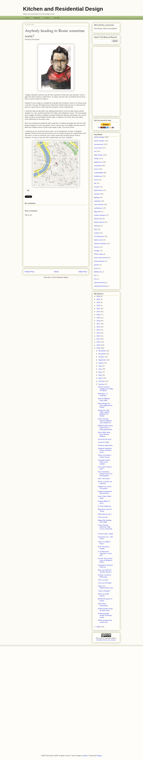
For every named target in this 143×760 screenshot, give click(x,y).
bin (95, 275)
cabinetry (97, 201)
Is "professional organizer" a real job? (104, 553)
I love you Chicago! (104, 583)
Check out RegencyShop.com (105, 587)
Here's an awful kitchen (103, 595)
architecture (98, 208)
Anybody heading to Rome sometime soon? (105, 450)
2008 (99, 627)
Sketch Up (97, 218)
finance (96, 247)
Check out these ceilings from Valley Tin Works (105, 389)
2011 (98, 342)
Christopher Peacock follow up (105, 566)
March (100, 378)
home (96, 268)
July (100, 366)
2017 (99, 324)
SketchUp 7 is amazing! (103, 394)
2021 (99, 311)
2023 (99, 305)
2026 (99, 296)
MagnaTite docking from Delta (104, 521)
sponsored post (99, 282)
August (101, 363)
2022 (99, 308)
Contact (46, 18)
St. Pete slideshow (104, 506)
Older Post (83, 272)
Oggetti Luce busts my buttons (104, 487)
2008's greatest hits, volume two (105, 621)
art (95, 151)
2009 (99, 348)
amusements (98, 144)
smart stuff (98, 148)
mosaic (96, 187)
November (102, 354)
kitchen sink (98, 240)
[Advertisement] (106, 80)
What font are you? (104, 514)
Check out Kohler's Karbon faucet (104, 456)
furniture (97, 194)
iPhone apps (98, 254)
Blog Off (97, 211)
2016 (99, 327)
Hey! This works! (104, 478)
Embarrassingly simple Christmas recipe (105, 615)
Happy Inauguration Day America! (105, 492)
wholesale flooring (100, 286)
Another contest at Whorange (104, 576)
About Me (37, 18)
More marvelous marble (103, 547)
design (96, 158)
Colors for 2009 (103, 442)
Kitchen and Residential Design (63, 9)
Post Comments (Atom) (60, 277)
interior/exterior (99, 261)
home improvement (101, 257)
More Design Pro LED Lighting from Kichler (105, 405)
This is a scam (103, 580)
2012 (99, 339)
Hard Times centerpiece (103, 604)
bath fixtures (98, 190)
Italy (95, 229)
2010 (99, 345)
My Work (57, 18)
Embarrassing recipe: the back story (105, 609)
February (101, 381)
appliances (98, 162)
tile (95, 183)
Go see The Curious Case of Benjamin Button (105, 560)
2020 (99, 315)
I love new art (102, 517)
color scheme (99, 204)
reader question (99, 215)
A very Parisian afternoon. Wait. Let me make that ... (105, 528)
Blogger (99, 755)
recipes (96, 233)
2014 (99, 333)
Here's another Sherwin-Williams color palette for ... (105, 421)
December (102, 351)
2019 (99, 318)
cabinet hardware (100, 243)
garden (96, 265)
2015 (99, 330)
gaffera (85, 755)
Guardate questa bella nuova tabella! (104, 462)
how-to (96, 169)
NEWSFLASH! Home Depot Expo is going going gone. (105, 427)
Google (96, 250)
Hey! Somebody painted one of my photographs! (105, 473)
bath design (98, 155)
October (101, 357)
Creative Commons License (106, 640)
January (101, 384)
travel (96, 180)
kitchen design (99, 137)
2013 (99, 336)
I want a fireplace (104, 591)
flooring (96, 226)
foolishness (98, 176)
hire (95, 279)
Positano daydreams (105, 445)
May (100, 372)
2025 (99, 299)
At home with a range (105, 534)
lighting (96, 197)
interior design (99, 141)
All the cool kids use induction (105, 482)
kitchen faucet (99, 222)
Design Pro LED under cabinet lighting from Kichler (103, 413)
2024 (99, 302)
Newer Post (29, 272)
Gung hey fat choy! (104, 439)
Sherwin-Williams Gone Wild (104, 399)
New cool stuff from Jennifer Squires (105, 571)
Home (27, 18)
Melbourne (98, 272)
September (102, 360)
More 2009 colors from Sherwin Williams (104, 434)
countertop (98, 165)
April (100, 375)
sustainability (98, 172)
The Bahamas (99, 236)
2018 (99, 321)
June (100, 369)
